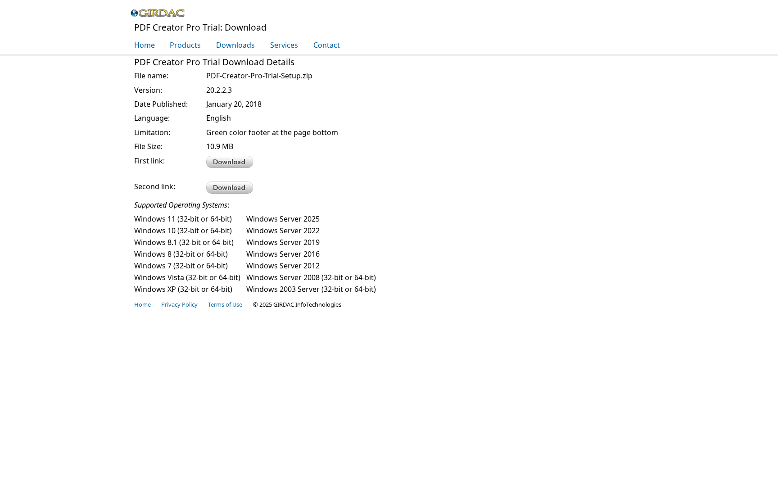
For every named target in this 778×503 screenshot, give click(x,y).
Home (144, 45)
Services (284, 45)
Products (185, 45)
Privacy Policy (179, 304)
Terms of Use (225, 304)
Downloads (235, 45)
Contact (326, 45)
